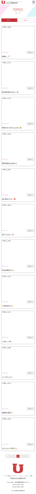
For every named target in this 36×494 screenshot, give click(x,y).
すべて (9, 20)
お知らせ (26, 20)
